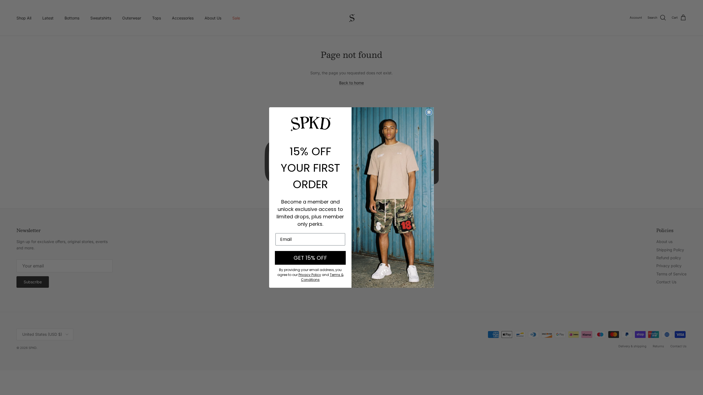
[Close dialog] (429, 112)
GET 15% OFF (310, 258)
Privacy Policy (310, 274)
